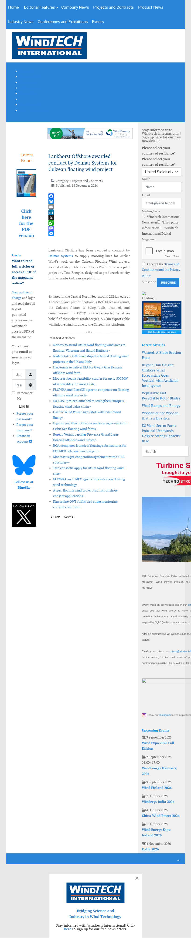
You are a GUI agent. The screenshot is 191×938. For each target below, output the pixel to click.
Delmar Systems (60, 256)
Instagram (165, 715)
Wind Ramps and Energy (161, 405)
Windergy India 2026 (158, 802)
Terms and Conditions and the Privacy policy (161, 269)
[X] (89, 217)
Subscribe (149, 282)
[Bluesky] (89, 201)
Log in (24, 406)
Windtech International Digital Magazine (160, 233)
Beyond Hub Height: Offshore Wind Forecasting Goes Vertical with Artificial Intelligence (160, 375)
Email (146, 195)
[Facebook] (89, 196)
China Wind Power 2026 (161, 816)
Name (146, 179)
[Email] (89, 207)
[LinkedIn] (89, 212)
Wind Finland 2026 (157, 788)
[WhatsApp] (89, 223)
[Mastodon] (89, 228)
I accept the (161, 269)
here (67, 929)
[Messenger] (89, 233)
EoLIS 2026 (150, 849)
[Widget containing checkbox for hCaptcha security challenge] (161, 251)
